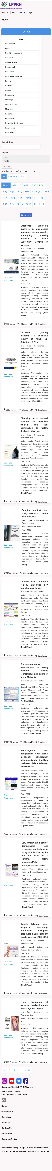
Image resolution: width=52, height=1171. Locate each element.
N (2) (13, 198)
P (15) (28, 198)
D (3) (34, 185)
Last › (27, 1070)
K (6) (38, 191)
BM (2, 12)
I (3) (27, 191)
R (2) (41, 198)
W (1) (28, 204)
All (4, 176)
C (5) (26, 185)
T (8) (12, 204)
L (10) (46, 191)
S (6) (5, 204)
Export (26, 215)
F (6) (5, 191)
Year (22, 176)
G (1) (12, 191)
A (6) (14, 185)
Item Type (12, 176)
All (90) (6, 185)
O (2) (20, 198)
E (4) (41, 185)
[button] (7, 167)
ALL (21, 39)
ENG (7, 12)
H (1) (20, 191)
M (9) (5, 198)
